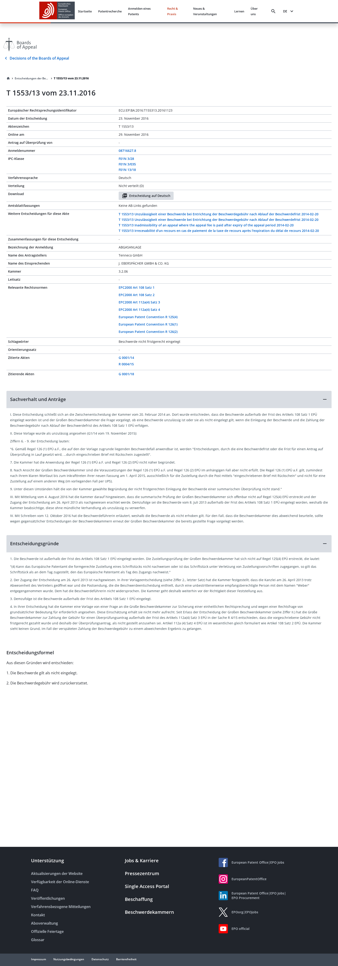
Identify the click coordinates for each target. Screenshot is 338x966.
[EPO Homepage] (57, 11)
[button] (169, 399)
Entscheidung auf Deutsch (149, 195)
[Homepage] (8, 78)
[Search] (273, 11)
